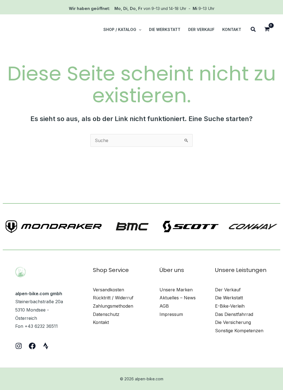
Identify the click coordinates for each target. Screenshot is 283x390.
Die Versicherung (233, 322)
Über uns (171, 270)
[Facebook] (32, 345)
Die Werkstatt (229, 297)
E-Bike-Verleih (230, 306)
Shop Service (111, 270)
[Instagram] (18, 345)
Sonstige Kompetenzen (239, 330)
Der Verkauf (228, 289)
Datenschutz (106, 314)
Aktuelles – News (177, 297)
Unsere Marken (176, 289)
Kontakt (101, 322)
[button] (138, 29)
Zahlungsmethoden (113, 306)
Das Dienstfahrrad (234, 314)
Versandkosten (108, 289)
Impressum (171, 314)
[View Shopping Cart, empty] (267, 30)
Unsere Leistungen (240, 270)
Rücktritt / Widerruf (113, 297)
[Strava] (45, 345)
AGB (164, 306)
